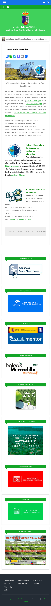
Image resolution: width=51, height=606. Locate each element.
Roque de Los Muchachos (23, 581)
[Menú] (4, 2)
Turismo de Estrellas (37, 581)
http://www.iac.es (12, 166)
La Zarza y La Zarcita (9, 581)
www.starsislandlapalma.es (20, 219)
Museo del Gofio (8, 588)
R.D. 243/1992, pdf (34, 104)
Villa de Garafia (25, 26)
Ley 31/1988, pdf (33, 101)
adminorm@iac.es (18, 175)
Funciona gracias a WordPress (14, 599)
